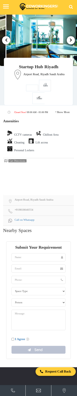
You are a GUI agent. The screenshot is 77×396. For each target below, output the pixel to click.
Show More (63, 112)
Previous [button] (6, 40)
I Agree (20, 339)
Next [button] (71, 40)
